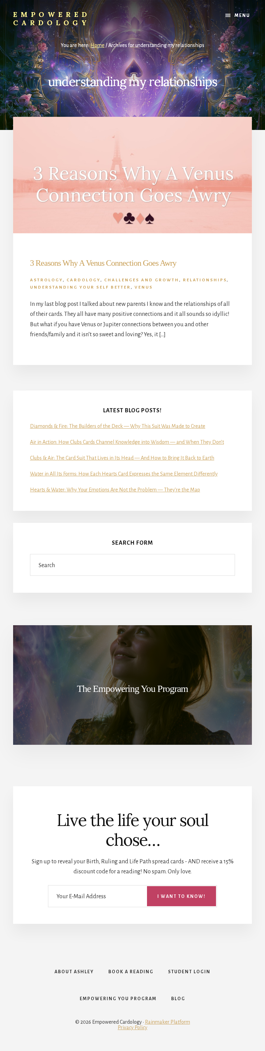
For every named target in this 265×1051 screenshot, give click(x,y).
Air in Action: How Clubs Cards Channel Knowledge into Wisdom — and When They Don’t (127, 442)
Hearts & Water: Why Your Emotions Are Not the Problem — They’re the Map (115, 489)
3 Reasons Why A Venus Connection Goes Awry (103, 263)
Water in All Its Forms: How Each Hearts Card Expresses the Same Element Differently (124, 474)
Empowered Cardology (51, 18)
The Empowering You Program (132, 688)
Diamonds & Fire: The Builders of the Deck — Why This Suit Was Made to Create (117, 426)
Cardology (83, 280)
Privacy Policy (132, 1027)
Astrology (46, 280)
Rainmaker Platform (167, 1022)
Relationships (205, 280)
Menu (242, 15)
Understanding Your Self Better (80, 287)
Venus (144, 287)
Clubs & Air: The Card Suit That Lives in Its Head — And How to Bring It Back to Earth (122, 458)
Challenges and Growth (141, 280)
